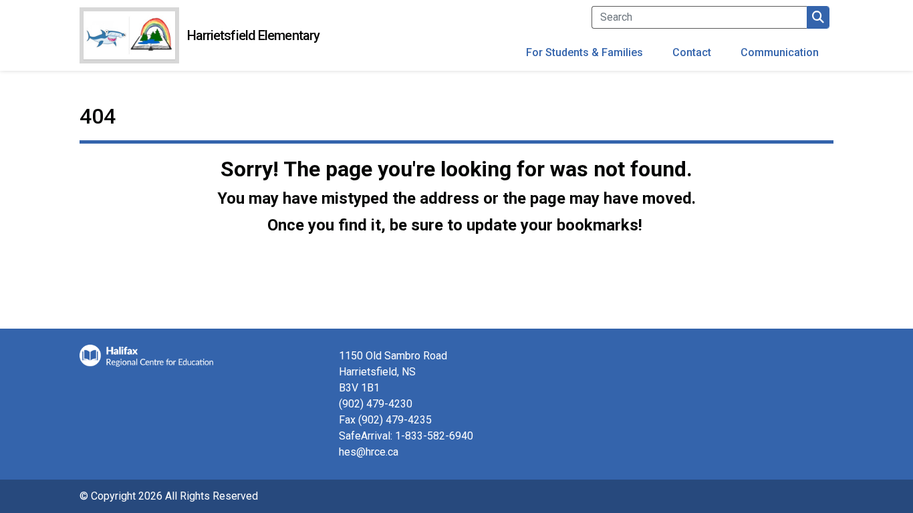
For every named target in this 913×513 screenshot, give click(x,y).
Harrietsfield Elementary (253, 35)
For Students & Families (584, 52)
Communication (780, 52)
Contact (691, 52)
